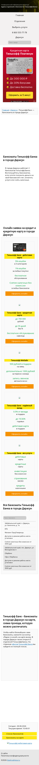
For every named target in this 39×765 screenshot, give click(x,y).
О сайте (4, 753)
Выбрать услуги (19, 27)
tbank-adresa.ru (13, 760)
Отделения (19, 21)
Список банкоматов (14, 734)
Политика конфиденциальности (15, 756)
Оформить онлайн (19, 293)
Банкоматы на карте (15, 737)
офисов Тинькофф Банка (22, 644)
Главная (20, 15)
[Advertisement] (19, 134)
